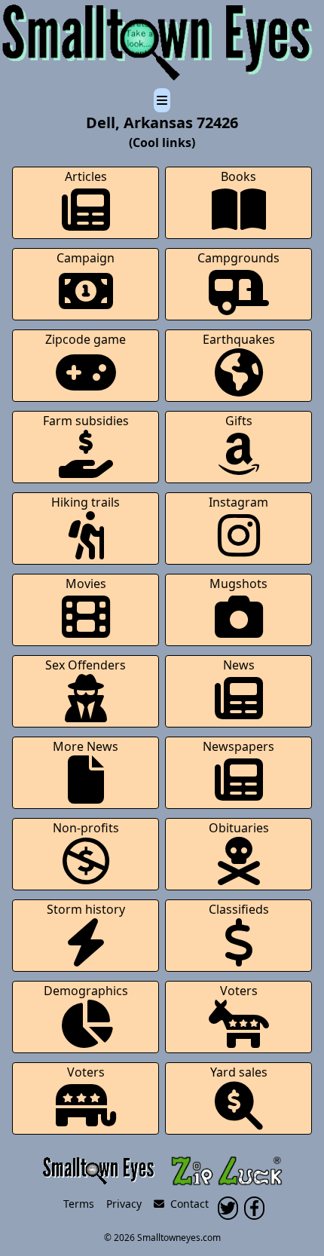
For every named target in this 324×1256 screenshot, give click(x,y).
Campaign (86, 258)
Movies (86, 583)
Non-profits (86, 827)
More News (85, 746)
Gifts (238, 420)
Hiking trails (85, 502)
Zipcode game (85, 339)
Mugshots (238, 583)
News (239, 665)
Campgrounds (238, 258)
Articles (86, 176)
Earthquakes (239, 339)
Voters (239, 990)
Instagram (238, 502)
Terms (78, 1203)
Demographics (86, 990)
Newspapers (238, 746)
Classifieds (239, 909)
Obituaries (239, 827)
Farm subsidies (86, 420)
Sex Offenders (85, 665)
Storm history (86, 909)
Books (238, 176)
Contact (186, 1203)
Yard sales (238, 1072)
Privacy (124, 1203)
